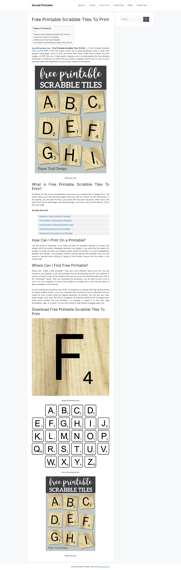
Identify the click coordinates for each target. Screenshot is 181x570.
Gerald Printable (42, 5)
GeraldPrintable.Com (41, 48)
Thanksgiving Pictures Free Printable (54, 229)
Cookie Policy (118, 5)
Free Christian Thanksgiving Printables (55, 220)
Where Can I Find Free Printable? (47, 40)
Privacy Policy (142, 5)
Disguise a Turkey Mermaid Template (54, 216)
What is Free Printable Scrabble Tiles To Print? (52, 34)
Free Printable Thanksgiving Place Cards (56, 225)
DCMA (130, 5)
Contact (92, 5)
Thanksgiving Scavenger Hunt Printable (55, 233)
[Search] (146, 19)
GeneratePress (104, 567)
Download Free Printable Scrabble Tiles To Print (53, 43)
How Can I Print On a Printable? (47, 37)
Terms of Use (104, 5)
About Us (81, 5)
